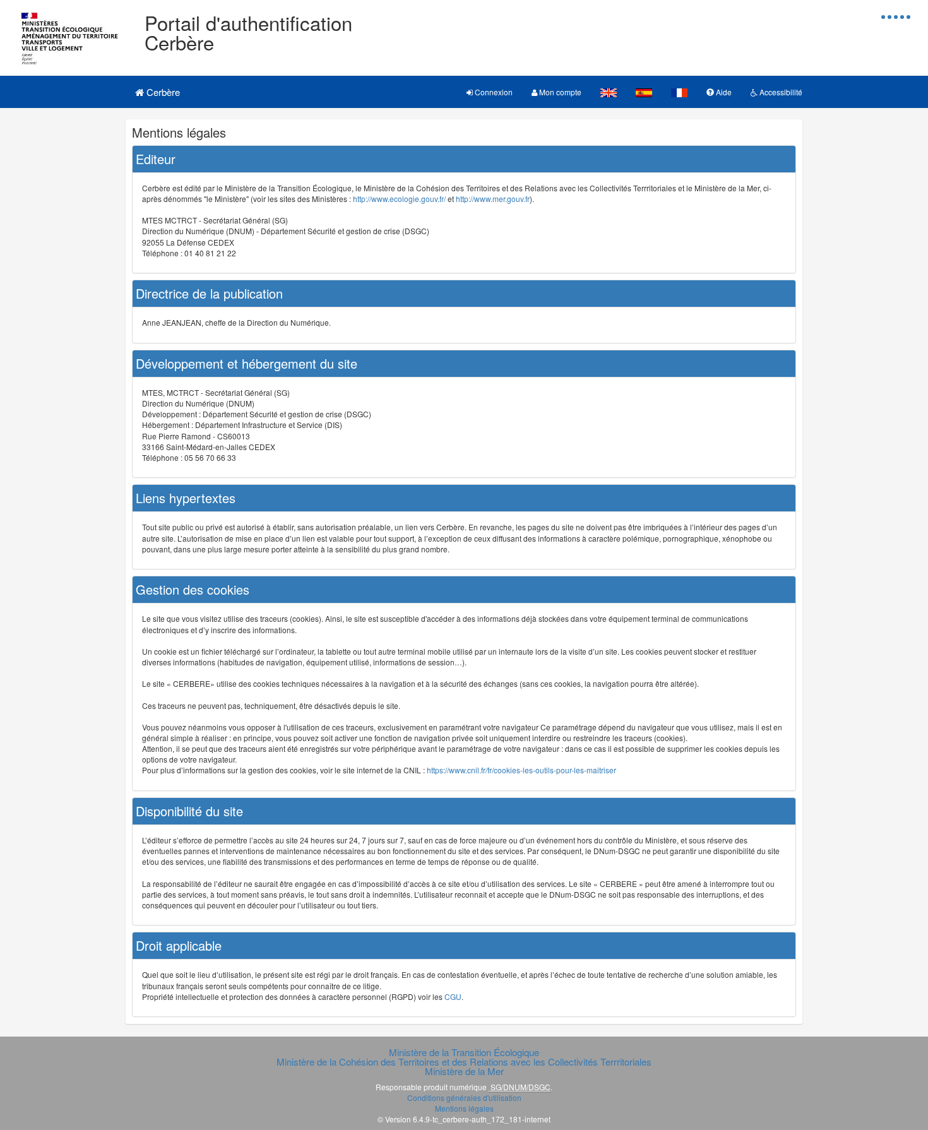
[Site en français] (679, 92)
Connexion (493, 91)
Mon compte (559, 91)
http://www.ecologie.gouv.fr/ (399, 198)
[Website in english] (608, 92)
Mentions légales (464, 1108)
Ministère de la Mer (464, 1071)
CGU (452, 996)
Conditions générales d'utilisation (464, 1097)
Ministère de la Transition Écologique (464, 1052)
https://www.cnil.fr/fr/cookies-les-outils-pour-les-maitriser (521, 769)
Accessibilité (780, 91)
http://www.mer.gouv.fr (493, 198)
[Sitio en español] (644, 92)
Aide (723, 91)
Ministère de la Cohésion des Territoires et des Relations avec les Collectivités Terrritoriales (464, 1061)
